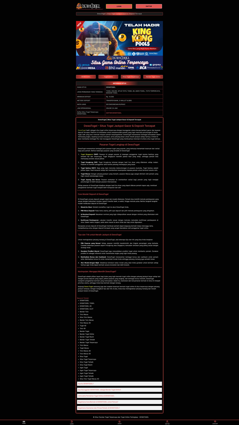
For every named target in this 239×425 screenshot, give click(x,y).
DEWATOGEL (110, 87)
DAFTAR (167, 424)
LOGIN (71, 424)
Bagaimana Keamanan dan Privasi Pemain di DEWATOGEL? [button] (99, 408)
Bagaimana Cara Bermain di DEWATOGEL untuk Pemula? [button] (98, 402)
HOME (24, 423)
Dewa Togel (88, 286)
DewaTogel (82, 130)
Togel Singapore (87, 154)
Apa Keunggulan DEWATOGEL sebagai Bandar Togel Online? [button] (99, 390)
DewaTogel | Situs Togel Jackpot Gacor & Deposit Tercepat (119, 14)
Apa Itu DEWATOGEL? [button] (86, 384)
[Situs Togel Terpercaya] (89, 6)
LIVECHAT (215, 423)
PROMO (119, 424)
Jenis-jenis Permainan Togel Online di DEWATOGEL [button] (96, 396)
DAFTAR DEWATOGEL (114, 113)
